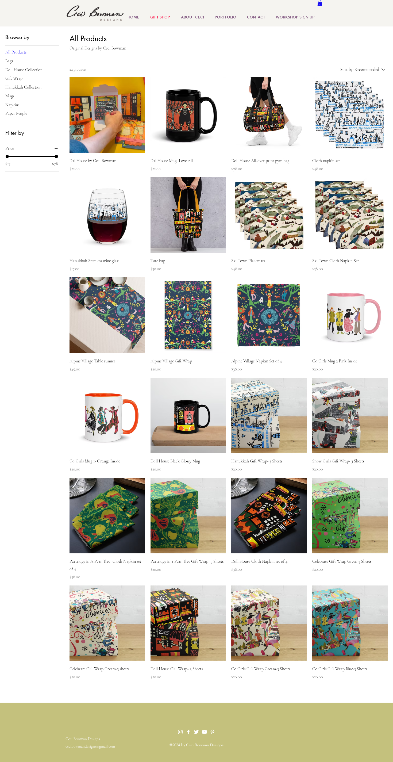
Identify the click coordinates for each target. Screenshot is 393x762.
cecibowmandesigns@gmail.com (90, 746)
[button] (319, 3)
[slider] (7, 156)
